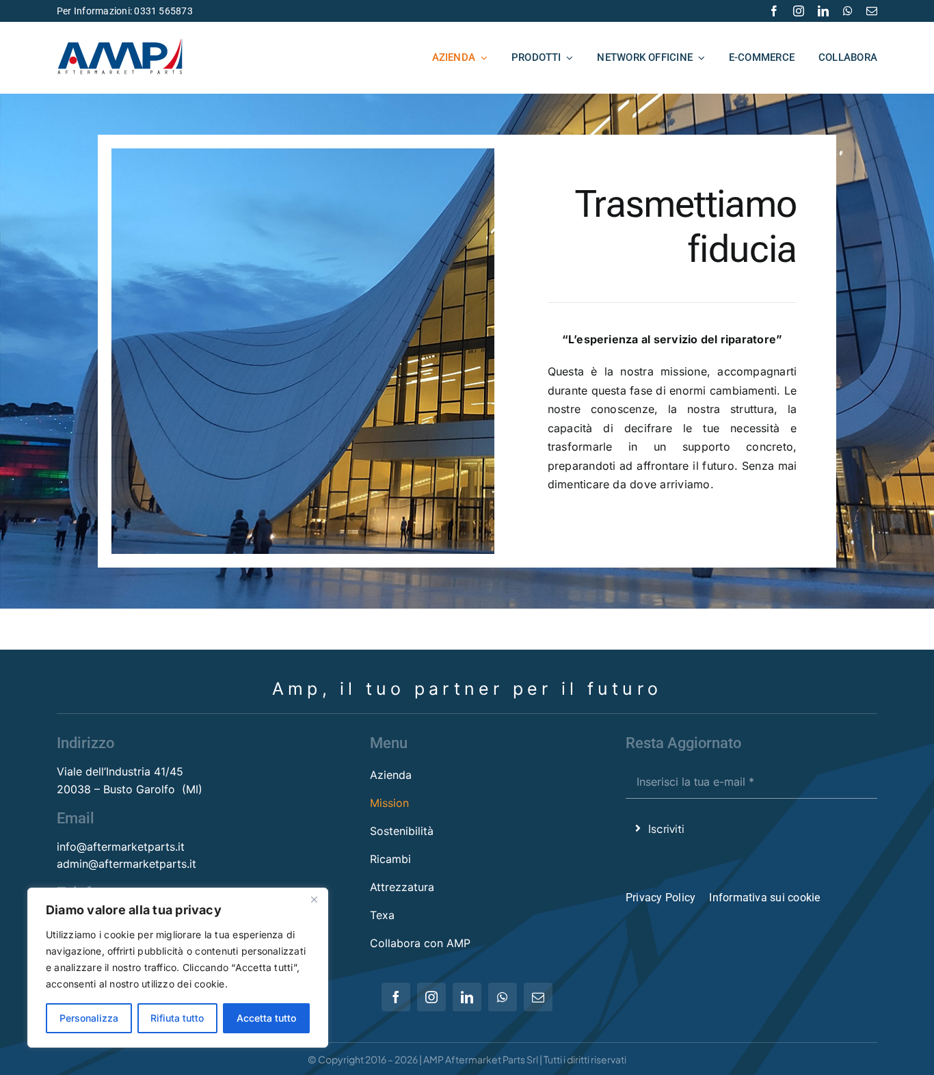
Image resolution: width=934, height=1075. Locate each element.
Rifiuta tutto (177, 1018)
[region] (177, 968)
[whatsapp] (848, 10)
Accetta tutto (266, 1018)
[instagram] (798, 10)
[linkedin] (823, 10)
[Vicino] (314, 899)
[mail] (871, 10)
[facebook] (774, 10)
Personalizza (88, 1018)
